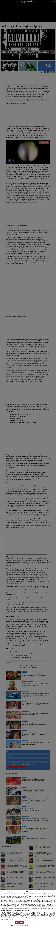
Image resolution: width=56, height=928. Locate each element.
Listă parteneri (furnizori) (7, 919)
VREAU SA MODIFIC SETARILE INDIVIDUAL (19, 925)
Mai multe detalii (25, 897)
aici (40, 904)
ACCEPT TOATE (19, 922)
